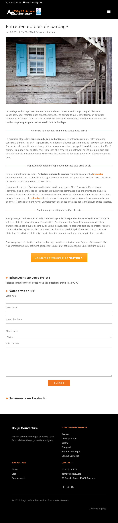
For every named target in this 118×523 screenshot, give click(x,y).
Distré (65, 443)
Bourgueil (66, 447)
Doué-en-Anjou (69, 438)
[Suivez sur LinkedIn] (71, 486)
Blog (14, 473)
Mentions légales (97, 508)
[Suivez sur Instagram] (67, 486)
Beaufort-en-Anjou (71, 451)
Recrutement (18, 478)
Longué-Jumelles (70, 456)
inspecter (98, 173)
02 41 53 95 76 (69, 469)
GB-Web (14, 32)
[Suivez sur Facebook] (63, 486)
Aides (15, 469)
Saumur (65, 434)
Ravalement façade (45, 32)
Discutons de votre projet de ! (59, 257)
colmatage (36, 198)
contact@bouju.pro (71, 473)
